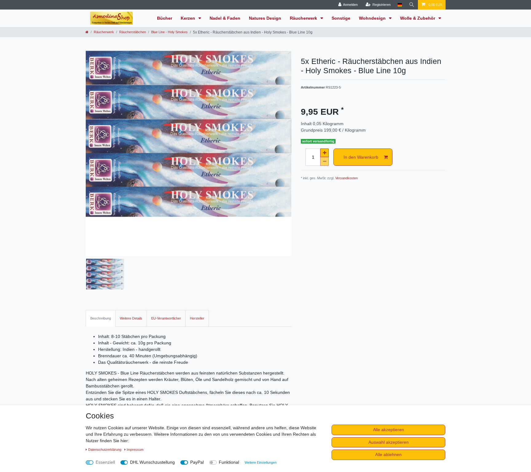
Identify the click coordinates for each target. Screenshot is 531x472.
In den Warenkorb (361, 157)
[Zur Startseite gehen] (86, 32)
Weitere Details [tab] (131, 318)
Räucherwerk (304, 18)
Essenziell (105, 462)
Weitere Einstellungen (261, 462)
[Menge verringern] (324, 161)
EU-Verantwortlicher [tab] (166, 318)
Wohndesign (373, 18)
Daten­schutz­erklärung (105, 449)
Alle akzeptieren (388, 429)
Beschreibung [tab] (100, 318)
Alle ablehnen (388, 454)
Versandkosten (346, 178)
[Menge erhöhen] (324, 153)
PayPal (197, 462)
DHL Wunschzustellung (152, 462)
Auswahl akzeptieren (388, 442)
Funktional (229, 462)
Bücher (164, 18)
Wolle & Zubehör (418, 18)
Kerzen (188, 18)
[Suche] (412, 5)
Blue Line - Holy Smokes (169, 32)
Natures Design (265, 18)
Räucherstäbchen (132, 32)
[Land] (399, 5)
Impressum (135, 449)
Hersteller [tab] (197, 318)
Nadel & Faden (225, 18)
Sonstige (341, 18)
